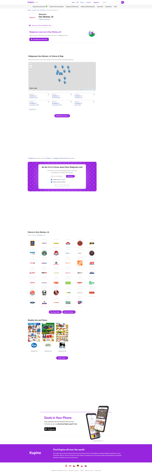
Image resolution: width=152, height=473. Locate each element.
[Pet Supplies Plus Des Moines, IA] (92, 283)
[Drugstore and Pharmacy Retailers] (72, 6)
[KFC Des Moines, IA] (56, 293)
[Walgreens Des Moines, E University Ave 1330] (61, 103)
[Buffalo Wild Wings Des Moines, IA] (92, 243)
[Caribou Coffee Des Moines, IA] (80, 253)
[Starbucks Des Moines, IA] (44, 253)
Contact (82, 470)
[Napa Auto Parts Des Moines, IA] (44, 303)
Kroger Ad (34, 338)
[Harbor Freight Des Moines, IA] (44, 283)
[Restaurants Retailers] (108, 6)
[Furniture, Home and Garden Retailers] (57, 6)
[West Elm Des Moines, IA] (80, 293)
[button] (40, 25)
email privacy (66, 184)
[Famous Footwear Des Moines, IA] (32, 273)
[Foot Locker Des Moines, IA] (56, 263)
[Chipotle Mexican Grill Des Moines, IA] (80, 243)
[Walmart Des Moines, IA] (68, 253)
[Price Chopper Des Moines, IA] (92, 273)
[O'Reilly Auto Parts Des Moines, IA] (68, 303)
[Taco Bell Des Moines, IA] (44, 293)
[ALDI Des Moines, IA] (32, 243)
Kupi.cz (74, 466)
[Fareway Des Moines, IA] (32, 283)
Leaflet (82, 89)
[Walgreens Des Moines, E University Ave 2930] (39, 103)
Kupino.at (66, 466)
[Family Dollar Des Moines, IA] (68, 263)
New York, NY (65, 158)
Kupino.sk (86, 466)
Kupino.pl (82, 466)
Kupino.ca (70, 466)
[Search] (122, 2)
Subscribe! (70, 176)
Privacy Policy (62, 179)
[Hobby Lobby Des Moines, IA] (56, 283)
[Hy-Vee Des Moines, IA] (80, 283)
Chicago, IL (49, 158)
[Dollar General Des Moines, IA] (56, 243)
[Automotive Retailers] (100, 6)
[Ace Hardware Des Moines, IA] (92, 263)
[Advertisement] (62, 48)
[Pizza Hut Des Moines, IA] (68, 243)
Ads (77, 2)
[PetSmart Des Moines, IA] (44, 263)
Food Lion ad (62, 338)
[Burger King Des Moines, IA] (32, 293)
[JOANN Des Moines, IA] (56, 273)
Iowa (38, 10)
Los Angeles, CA (56, 158)
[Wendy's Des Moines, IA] (56, 253)
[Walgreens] (32, 18)
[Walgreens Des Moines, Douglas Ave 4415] (39, 96)
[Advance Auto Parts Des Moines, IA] (92, 293)
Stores (82, 2)
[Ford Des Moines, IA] (32, 303)
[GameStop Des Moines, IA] (44, 273)
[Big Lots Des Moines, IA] (80, 273)
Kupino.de (78, 466)
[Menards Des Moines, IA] (44, 243)
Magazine (96, 2)
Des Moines (42, 10)
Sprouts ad (48, 338)
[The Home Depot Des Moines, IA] (80, 263)
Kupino (29, 10)
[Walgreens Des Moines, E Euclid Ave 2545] (61, 96)
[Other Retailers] (115, 6)
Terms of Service (89, 470)
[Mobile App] (50, 429)
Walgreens (31, 158)
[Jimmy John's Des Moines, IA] (92, 253)
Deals (73, 2)
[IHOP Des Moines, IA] (32, 253)
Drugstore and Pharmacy (44, 19)
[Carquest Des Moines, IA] (80, 303)
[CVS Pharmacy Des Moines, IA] (68, 273)
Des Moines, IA (41, 235)
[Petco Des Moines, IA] (32, 263)
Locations (88, 2)
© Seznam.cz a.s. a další (90, 89)
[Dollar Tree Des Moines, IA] (68, 283)
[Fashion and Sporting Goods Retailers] (88, 6)
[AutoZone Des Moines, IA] (56, 303)
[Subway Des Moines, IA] (68, 293)
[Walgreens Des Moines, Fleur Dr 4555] (84, 103)
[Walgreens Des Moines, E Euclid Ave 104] (84, 96)
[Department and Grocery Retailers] (40, 6)
